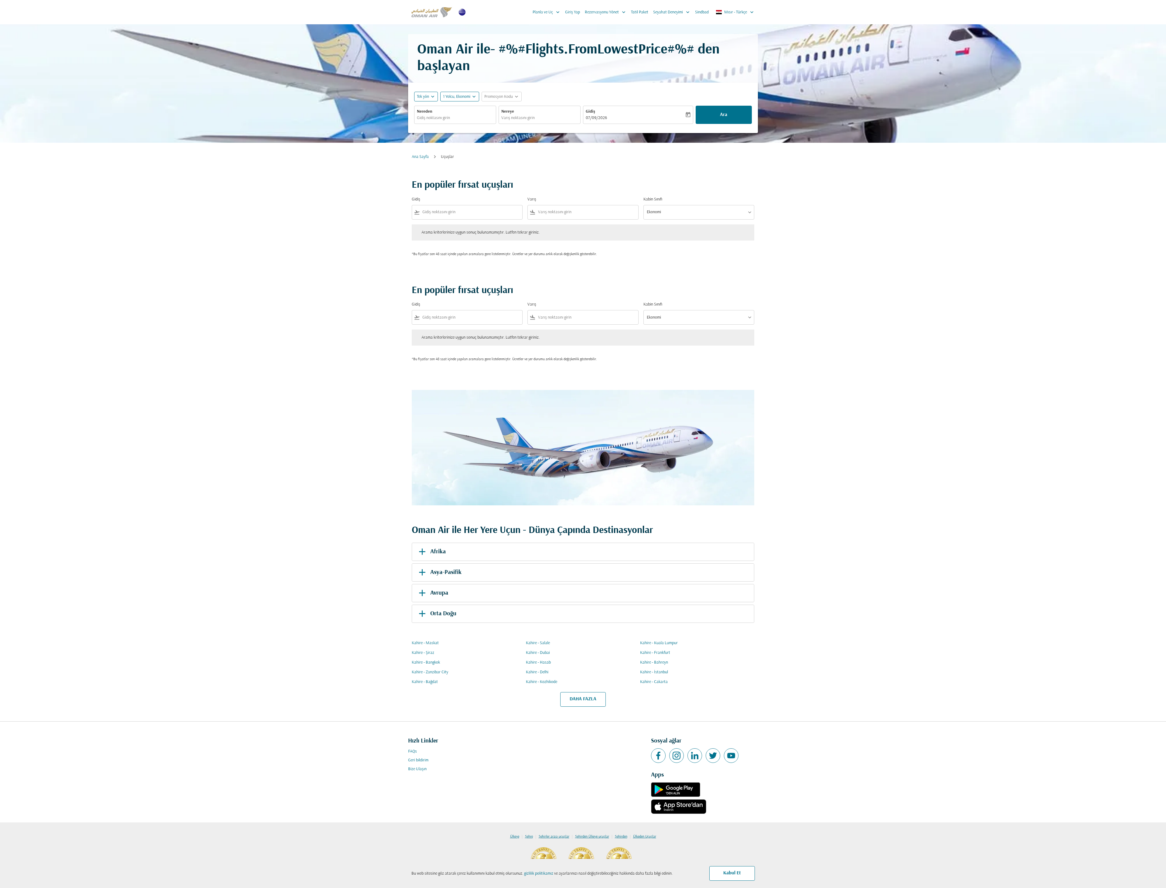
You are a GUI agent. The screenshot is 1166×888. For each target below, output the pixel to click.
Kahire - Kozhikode (541, 682)
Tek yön (423, 96)
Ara (723, 114)
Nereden (424, 111)
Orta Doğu (443, 613)
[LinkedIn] (694, 755)
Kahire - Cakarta (654, 682)
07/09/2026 (596, 118)
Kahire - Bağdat (425, 682)
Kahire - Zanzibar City (430, 672)
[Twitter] (713, 755)
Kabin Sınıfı (652, 199)
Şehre (529, 836)
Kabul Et (732, 873)
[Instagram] (676, 755)
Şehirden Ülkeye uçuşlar (592, 836)
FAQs (412, 751)
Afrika (438, 551)
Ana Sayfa (420, 157)
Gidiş (590, 111)
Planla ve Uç (547, 12)
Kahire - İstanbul (654, 672)
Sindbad (702, 12)
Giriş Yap (572, 12)
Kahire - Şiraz (423, 653)
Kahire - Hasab (538, 662)
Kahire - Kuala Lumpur (659, 643)
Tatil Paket (639, 12)
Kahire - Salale (538, 643)
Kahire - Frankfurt (655, 653)
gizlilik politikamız (538, 873)
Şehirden (621, 836)
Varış (531, 199)
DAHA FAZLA (583, 699)
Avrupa (439, 593)
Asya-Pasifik (446, 572)
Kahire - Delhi (537, 672)
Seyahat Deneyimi (672, 12)
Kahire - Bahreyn (654, 662)
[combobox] (455, 118)
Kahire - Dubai (538, 653)
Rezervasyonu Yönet (606, 12)
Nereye (507, 111)
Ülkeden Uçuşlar (644, 836)
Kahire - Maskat (425, 643)
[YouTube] (731, 755)
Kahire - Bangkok (426, 662)
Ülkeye (514, 836)
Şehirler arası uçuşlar (554, 836)
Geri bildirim (418, 760)
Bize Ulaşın (417, 769)
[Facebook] (658, 755)
